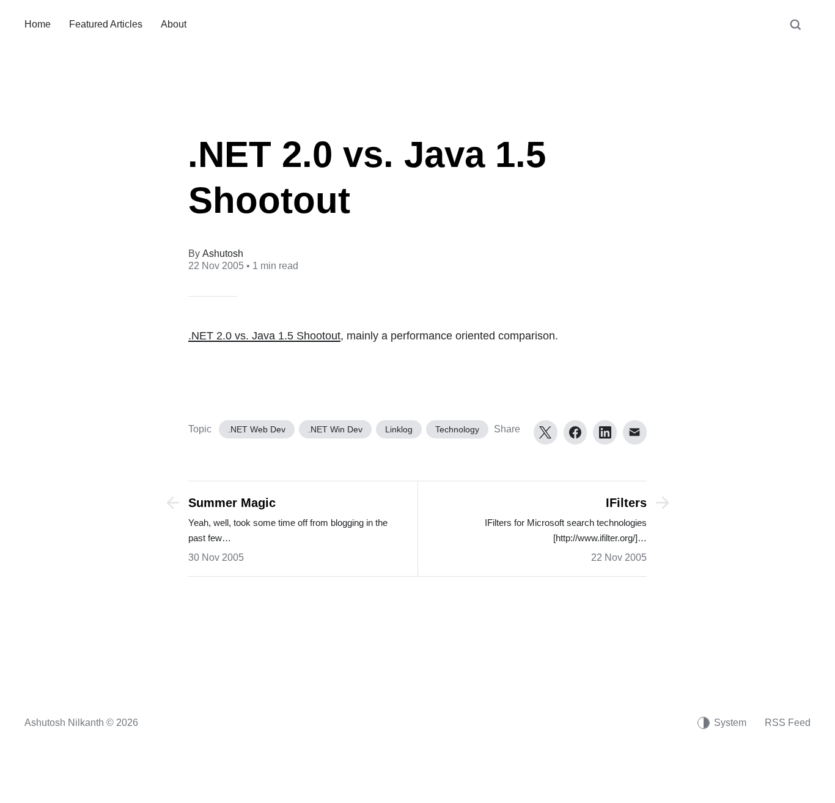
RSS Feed (788, 722)
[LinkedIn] (605, 432)
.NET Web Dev (256, 429)
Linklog (399, 429)
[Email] (635, 432)
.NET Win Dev (335, 429)
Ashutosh (222, 253)
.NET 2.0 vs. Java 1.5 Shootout (264, 336)
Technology (457, 429)
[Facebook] (575, 432)
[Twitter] (545, 432)
